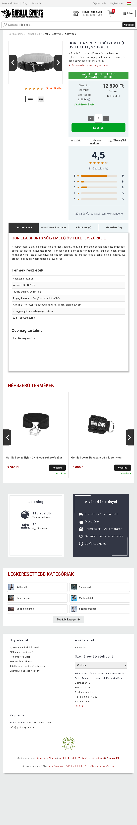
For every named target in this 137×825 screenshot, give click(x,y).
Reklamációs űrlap (20, 657)
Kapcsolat (36, 3)
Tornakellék (33, 34)
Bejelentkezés (99, 3)
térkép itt (79, 706)
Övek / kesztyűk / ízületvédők (60, 34)
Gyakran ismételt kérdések (25, 647)
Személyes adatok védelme (25, 671)
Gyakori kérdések (10, 3)
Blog (25, 3)
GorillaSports (16, 34)
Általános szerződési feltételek (27, 666)
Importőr (76, 140)
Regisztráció (116, 3)
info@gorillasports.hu (22, 727)
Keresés (129, 24)
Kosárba (98, 127)
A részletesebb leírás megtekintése (88, 65)
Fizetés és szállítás (95, 142)
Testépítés (84, 758)
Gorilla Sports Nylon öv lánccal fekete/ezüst (34, 457)
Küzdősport (98, 758)
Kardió (62, 758)
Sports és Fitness (47, 758)
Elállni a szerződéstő (21, 652)
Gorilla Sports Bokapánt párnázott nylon (96, 457)
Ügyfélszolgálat (117, 140)
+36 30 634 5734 (19, 722)
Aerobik (72, 758)
